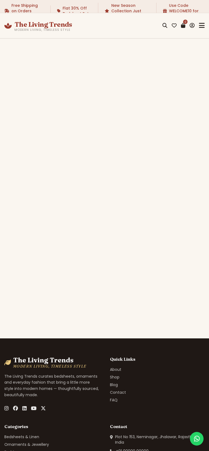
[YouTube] (33, 408)
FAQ (114, 400)
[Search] (164, 25)
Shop (114, 377)
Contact (118, 392)
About (115, 369)
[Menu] (202, 25)
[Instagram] (6, 408)
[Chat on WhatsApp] (197, 439)
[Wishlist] (174, 25)
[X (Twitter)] (43, 408)
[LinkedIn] (24, 408)
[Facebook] (15, 408)
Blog (114, 384)
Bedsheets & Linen (21, 437)
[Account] (192, 25)
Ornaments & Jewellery (26, 444)
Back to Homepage (108, 252)
